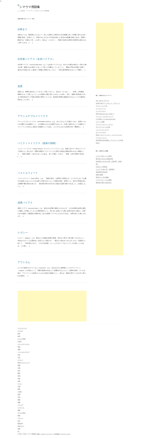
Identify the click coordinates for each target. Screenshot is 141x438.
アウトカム (24, 262)
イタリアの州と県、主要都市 (105, 169)
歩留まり (23, 29)
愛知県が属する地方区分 (104, 182)
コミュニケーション (24, 344)
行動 (19, 368)
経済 (19, 333)
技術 (19, 378)
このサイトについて (46, 434)
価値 (19, 399)
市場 (19, 376)
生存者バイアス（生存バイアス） (36, 59)
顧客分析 (20, 423)
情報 (19, 429)
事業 (19, 389)
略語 (19, 373)
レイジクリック (101, 108)
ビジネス (20, 331)
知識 (38, 434)
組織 (19, 402)
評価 (19, 386)
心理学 (20, 341)
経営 (19, 336)
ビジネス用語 (22, 339)
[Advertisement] (52, 306)
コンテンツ (21, 407)
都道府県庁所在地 (101, 172)
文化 (19, 357)
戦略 (19, 410)
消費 (19, 349)
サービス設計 (22, 413)
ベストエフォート (28, 173)
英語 (19, 347)
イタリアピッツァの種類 (104, 180)
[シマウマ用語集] (29, 6)
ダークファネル (101, 132)
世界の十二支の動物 (102, 177)
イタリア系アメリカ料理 (104, 156)
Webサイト (21, 426)
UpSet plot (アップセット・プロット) (108, 103)
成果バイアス (25, 202)
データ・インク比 (101, 106)
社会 (19, 370)
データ (20, 384)
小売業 (20, 392)
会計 (19, 421)
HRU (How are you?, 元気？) (105, 114)
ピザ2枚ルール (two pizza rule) (105, 119)
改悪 (20, 86)
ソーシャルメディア (24, 352)
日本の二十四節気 (101, 167)
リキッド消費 (100, 122)
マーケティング (22, 328)
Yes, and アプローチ (102, 100)
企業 (19, 381)
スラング (20, 360)
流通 (19, 394)
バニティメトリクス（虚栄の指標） (38, 143)
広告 (19, 397)
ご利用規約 (56, 434)
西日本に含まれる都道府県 (104, 159)
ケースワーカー (101, 111)
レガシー (23, 232)
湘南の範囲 (99, 174)
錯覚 (19, 415)
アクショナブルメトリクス (33, 116)
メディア (20, 405)
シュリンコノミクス (102, 130)
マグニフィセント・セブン (104, 124)
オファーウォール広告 (103, 127)
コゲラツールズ (65, 434)
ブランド (20, 418)
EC (18, 431)
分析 (19, 354)
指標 (19, 365)
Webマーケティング (24, 362)
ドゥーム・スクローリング (104, 116)
